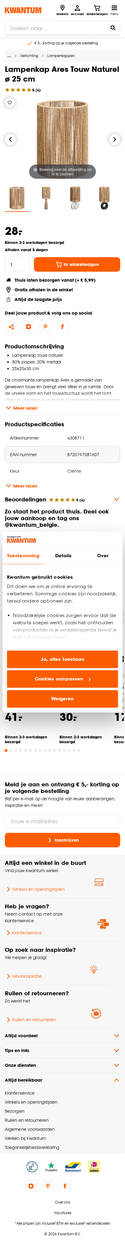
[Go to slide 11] (54, 750)
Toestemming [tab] (23, 555)
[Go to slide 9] (45, 750)
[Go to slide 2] (11, 750)
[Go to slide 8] (40, 750)
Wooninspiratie (27, 976)
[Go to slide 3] (16, 750)
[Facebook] (62, 327)
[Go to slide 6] (30, 750)
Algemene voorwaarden (30, 1129)
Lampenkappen (61, 55)
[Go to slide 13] (64, 750)
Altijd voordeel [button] (21, 1035)
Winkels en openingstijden (38, 889)
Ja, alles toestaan (63, 659)
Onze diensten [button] (20, 1065)
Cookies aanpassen (59, 679)
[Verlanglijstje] (10, 102)
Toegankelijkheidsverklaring (32, 1147)
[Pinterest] (45, 327)
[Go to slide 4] (20, 750)
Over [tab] (103, 555)
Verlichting (29, 55)
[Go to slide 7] (35, 750)
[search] (62, 28)
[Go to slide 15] (74, 750)
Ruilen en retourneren (34, 1019)
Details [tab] (63, 555)
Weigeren (62, 699)
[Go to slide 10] (50, 750)
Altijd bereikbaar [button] (23, 1080)
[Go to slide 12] (59, 750)
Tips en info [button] (17, 1050)
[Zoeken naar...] (113, 27)
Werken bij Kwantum (25, 1138)
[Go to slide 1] (6, 750)
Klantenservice (27, 932)
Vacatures (62, 1212)
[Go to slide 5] (25, 750)
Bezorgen (14, 1111)
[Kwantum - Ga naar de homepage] (23, 10)
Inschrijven (67, 840)
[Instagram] (28, 327)
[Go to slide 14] (69, 750)
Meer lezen (25, 408)
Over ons (62, 1202)
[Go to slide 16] (79, 750)
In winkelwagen (81, 264)
